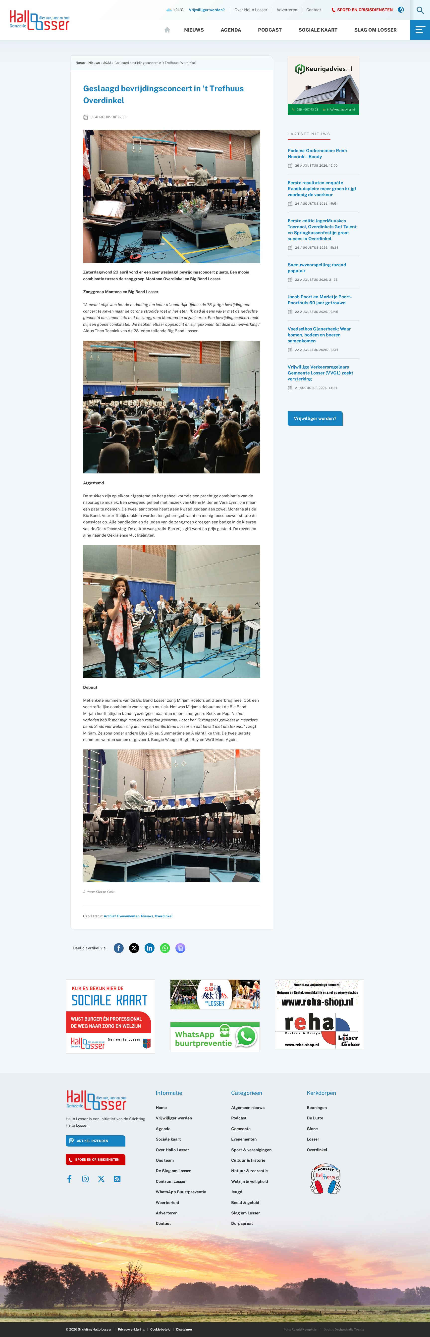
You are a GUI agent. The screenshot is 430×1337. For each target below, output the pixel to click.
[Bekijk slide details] (323, 85)
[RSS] (117, 1179)
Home (169, 30)
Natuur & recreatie (249, 1170)
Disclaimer (184, 1329)
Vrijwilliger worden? (315, 418)
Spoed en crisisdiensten (97, 1159)
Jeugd (236, 1192)
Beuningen (317, 1107)
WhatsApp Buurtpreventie (181, 1192)
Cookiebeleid (160, 1329)
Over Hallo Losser (250, 9)
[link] (401, 10)
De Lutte (315, 1118)
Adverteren (286, 9)
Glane (312, 1128)
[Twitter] (101, 1179)
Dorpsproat (242, 1223)
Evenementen (128, 916)
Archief (110, 916)
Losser (313, 1139)
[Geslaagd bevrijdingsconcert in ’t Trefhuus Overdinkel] (171, 196)
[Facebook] (69, 1179)
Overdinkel (163, 916)
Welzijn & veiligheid (249, 1181)
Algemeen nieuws (248, 1107)
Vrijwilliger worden (174, 1118)
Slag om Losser (375, 30)
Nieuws (194, 30)
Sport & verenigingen (251, 1150)
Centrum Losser (171, 1181)
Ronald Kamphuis (304, 1329)
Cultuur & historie (248, 1160)
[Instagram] (85, 1179)
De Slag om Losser (173, 1170)
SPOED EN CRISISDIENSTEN (365, 9)
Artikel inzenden (92, 1141)
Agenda (231, 30)
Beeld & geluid (245, 1202)
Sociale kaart (318, 30)
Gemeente (241, 1128)
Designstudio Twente (349, 1329)
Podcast (270, 30)
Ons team (165, 1160)
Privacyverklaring (131, 1329)
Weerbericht (167, 1202)
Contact (313, 9)
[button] (420, 10)
